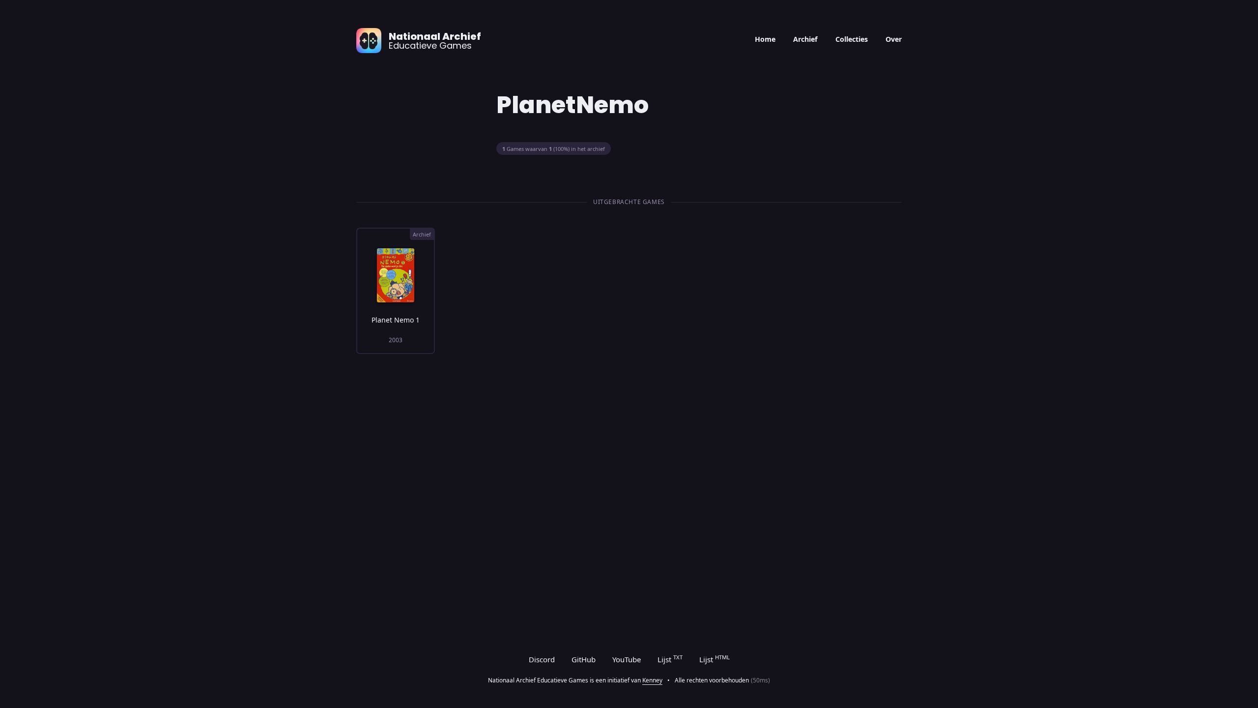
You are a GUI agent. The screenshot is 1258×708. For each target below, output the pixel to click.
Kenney (652, 680)
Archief (805, 39)
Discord (542, 659)
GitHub (584, 659)
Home (765, 39)
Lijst (670, 658)
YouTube (626, 659)
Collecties (851, 39)
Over (894, 39)
